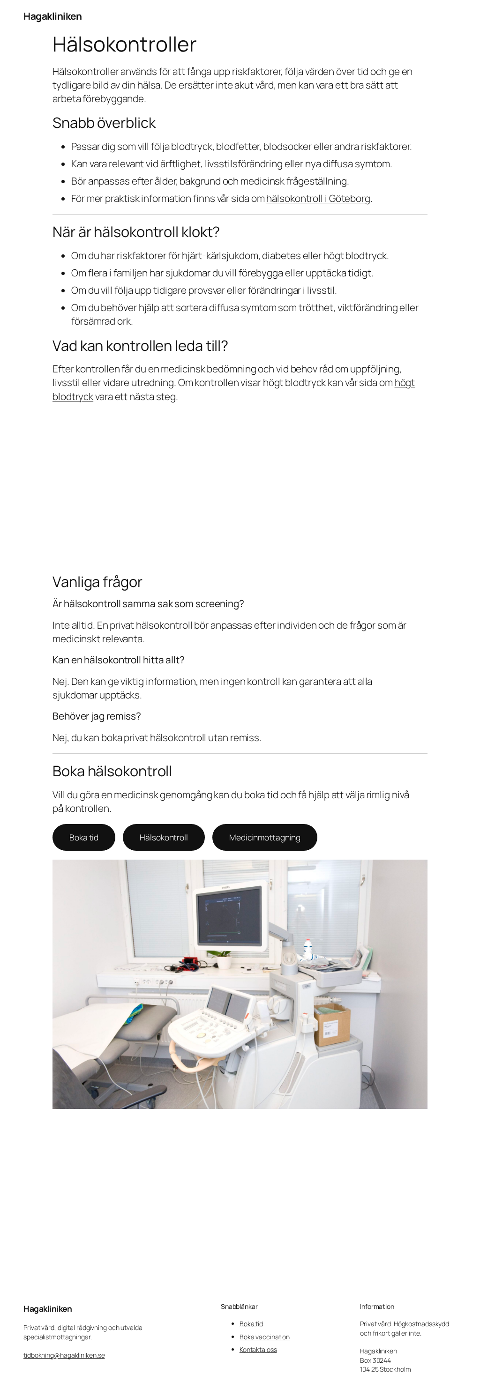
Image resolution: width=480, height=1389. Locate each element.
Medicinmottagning (264, 837)
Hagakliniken (52, 15)
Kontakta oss (258, 1349)
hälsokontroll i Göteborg (318, 198)
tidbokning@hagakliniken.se (64, 1355)
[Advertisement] (240, 488)
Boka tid (83, 837)
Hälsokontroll (164, 837)
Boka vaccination (265, 1336)
